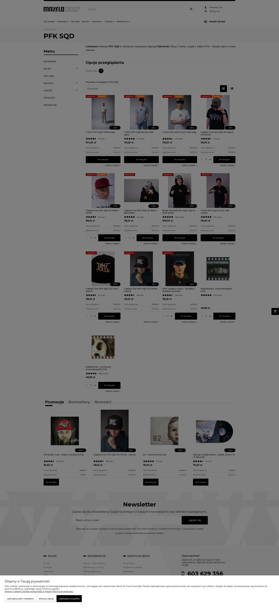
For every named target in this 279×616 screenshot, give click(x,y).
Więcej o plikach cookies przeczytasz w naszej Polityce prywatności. (39, 591)
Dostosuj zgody (46, 598)
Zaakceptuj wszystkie (69, 598)
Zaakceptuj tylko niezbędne (20, 598)
